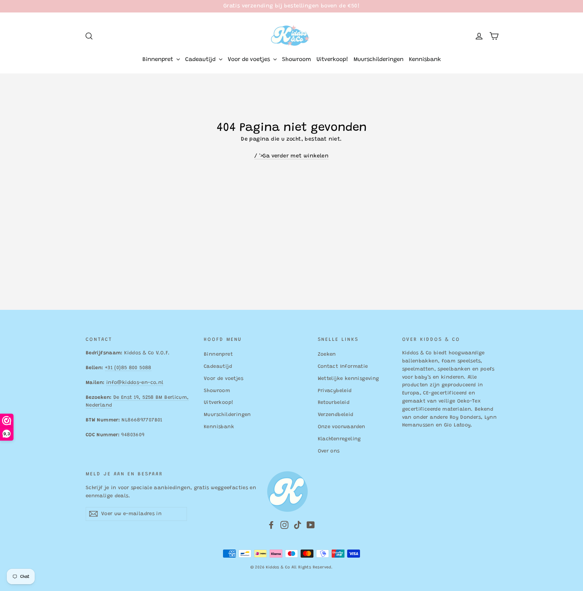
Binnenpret (158, 60)
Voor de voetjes (250, 60)
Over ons (329, 451)
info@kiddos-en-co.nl (134, 382)
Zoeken (327, 354)
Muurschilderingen (379, 60)
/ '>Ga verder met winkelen (291, 156)
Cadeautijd (201, 60)
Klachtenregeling (339, 439)
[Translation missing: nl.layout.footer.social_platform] (271, 525)
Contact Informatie (343, 366)
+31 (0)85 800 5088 (128, 368)
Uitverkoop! (332, 60)
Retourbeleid (334, 402)
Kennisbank (425, 60)
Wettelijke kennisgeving (348, 378)
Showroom (296, 60)
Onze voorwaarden (341, 427)
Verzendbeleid (336, 414)
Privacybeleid (335, 390)
